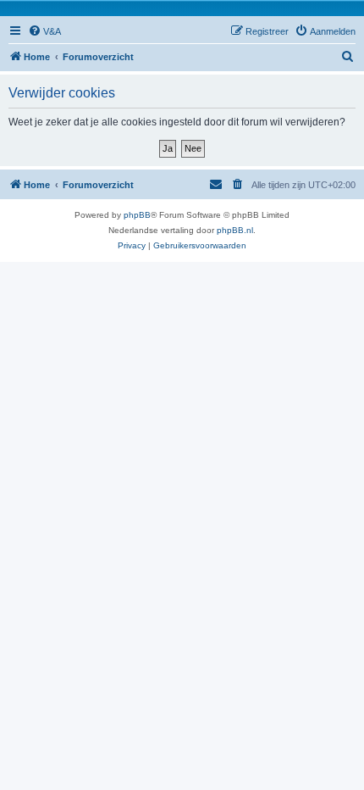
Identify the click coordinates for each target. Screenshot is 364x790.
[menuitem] (44, 31)
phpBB (137, 215)
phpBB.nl (235, 230)
